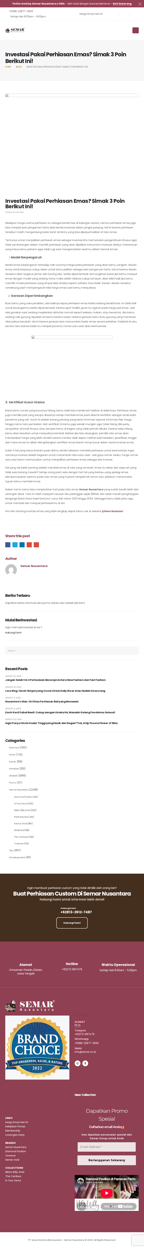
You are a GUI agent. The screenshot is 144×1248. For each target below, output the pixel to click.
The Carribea (21, 836)
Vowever (19, 843)
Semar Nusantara (14, 212)
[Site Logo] (15, 30)
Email (36, 544)
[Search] (135, 651)
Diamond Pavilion (23, 796)
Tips (11, 850)
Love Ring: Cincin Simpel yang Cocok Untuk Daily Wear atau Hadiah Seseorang (55, 691)
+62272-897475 (84, 1034)
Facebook (7, 544)
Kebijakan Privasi (15, 1126)
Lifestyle (13, 775)
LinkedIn (22, 544)
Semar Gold (20, 823)
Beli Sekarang (122, 3)
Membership (12, 1130)
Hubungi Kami (13, 632)
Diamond (14, 747)
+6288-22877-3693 (87, 1043)
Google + (29, 544)
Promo (12, 782)
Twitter (15, 544)
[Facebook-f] (85, 1063)
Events (12, 761)
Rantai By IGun (21, 816)
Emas (12, 754)
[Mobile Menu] (135, 30)
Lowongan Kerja (14, 1135)
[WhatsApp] (135, 14)
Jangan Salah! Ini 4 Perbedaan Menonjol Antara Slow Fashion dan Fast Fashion (55, 680)
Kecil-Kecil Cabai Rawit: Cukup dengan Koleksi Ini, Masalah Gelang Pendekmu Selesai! (60, 712)
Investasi (14, 768)
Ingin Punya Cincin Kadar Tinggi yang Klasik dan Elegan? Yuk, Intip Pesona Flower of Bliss (61, 723)
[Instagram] (124, 14)
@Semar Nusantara (112, 511)
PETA (77, 1025)
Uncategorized (17, 857)
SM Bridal (19, 830)
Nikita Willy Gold (22, 810)
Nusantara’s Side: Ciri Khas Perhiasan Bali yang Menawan (42, 701)
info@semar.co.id (85, 1052)
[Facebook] (113, 14)
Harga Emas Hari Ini (16, 1122)
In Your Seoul (21, 803)
